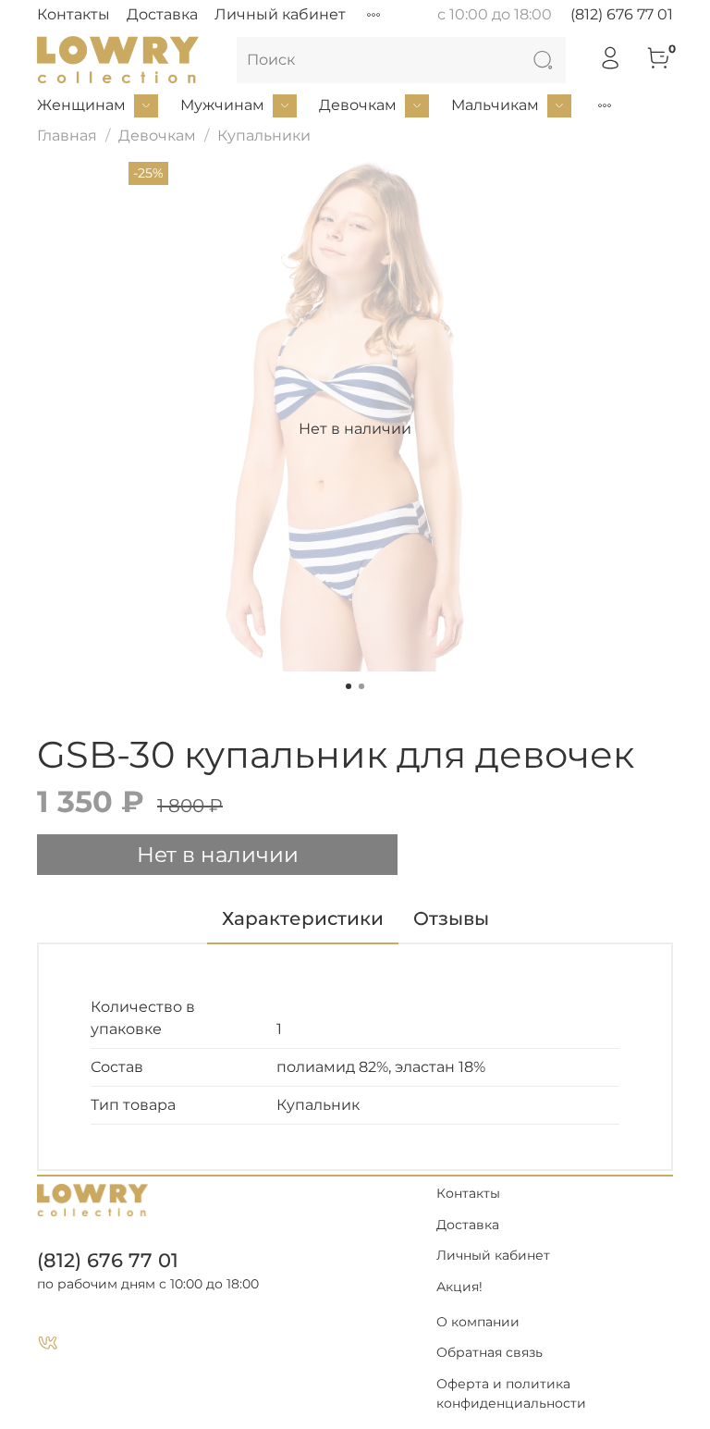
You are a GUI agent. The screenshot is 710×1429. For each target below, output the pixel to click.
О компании (478, 1321)
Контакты (73, 14)
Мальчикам (495, 105)
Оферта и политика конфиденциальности (511, 1393)
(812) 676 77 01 (621, 14)
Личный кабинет (280, 14)
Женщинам (81, 105)
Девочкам (358, 105)
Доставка (162, 14)
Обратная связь (489, 1352)
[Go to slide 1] (348, 686)
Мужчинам (222, 105)
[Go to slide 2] (361, 686)
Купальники (264, 135)
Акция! (459, 1286)
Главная (67, 135)
